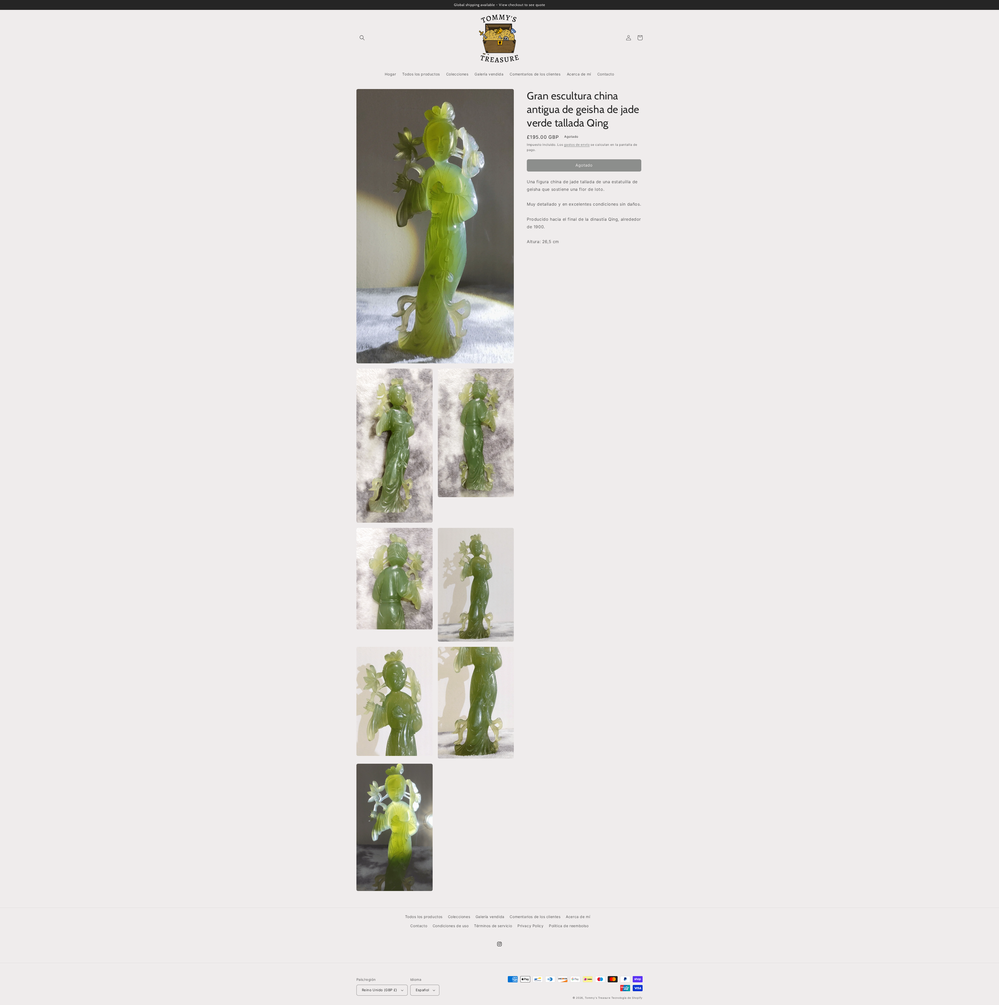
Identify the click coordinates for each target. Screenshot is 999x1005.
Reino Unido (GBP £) (379, 990)
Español (422, 990)
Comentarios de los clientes (535, 916)
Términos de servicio (493, 926)
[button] (362, 37)
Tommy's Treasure (597, 997)
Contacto (418, 926)
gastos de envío (577, 145)
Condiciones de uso (451, 926)
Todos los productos (424, 916)
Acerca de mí (578, 916)
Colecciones (459, 916)
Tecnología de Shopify (627, 997)
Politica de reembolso (569, 926)
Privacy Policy (530, 926)
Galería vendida (490, 916)
